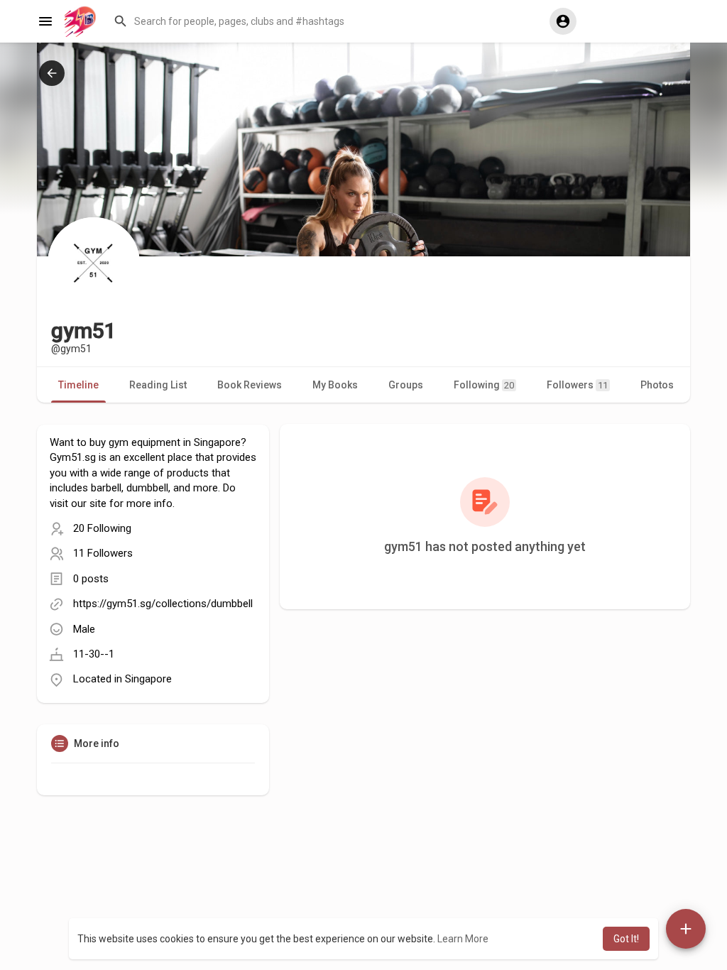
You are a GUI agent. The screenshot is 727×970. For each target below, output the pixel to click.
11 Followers (103, 553)
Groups (405, 385)
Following (484, 385)
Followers (577, 385)
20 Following (102, 528)
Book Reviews (249, 385)
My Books (335, 385)
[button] (324, 21)
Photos (657, 385)
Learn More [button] (462, 938)
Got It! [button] (626, 938)
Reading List (158, 385)
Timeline (78, 385)
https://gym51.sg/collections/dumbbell (163, 603)
